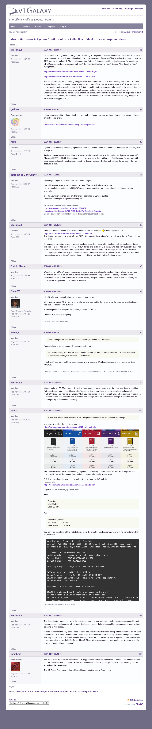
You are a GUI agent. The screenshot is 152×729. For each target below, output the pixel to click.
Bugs (130, 9)
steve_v (15, 332)
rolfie (13, 142)
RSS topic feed (136, 700)
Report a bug (73, 125)
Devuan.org (117, 9)
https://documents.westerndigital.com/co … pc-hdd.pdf (69, 485)
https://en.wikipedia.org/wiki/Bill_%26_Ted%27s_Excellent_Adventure (73, 211)
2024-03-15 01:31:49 (52, 383)
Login (63, 27)
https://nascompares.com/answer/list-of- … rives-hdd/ (68, 233)
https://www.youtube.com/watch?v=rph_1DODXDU (65, 208)
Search (38, 27)
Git (125, 9)
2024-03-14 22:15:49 (52, 291)
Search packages (88, 125)
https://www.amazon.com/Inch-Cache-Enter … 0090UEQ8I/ (70, 72)
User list (26, 27)
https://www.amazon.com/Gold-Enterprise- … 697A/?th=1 (70, 76)
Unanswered (137, 32)
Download (105, 9)
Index (12, 27)
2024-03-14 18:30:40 (52, 50)
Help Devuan (61, 125)
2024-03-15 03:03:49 (52, 410)
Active (127, 32)
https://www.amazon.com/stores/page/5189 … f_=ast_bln (70, 427)
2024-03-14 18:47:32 (52, 109)
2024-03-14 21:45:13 (52, 225)
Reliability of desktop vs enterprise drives (98, 39)
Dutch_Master (18, 266)
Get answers (49, 125)
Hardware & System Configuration (43, 39)
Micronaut (16, 50)
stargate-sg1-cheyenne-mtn (26, 175)
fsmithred (16, 654)
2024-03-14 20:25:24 (52, 175)
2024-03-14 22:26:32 (52, 332)
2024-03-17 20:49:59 (52, 615)
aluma (14, 410)
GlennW (15, 291)
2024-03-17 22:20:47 (52, 654)
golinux (15, 109)
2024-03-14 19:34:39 (52, 142)
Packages (138, 9)
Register (51, 27)
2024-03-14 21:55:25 (52, 266)
